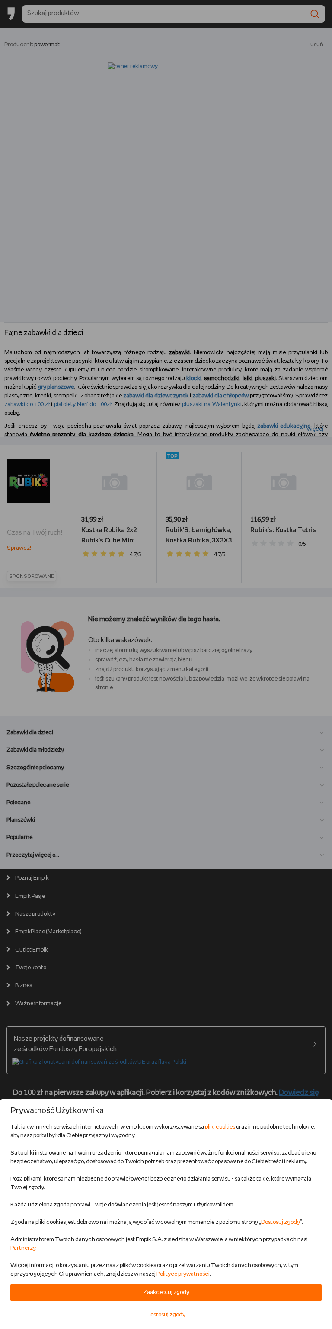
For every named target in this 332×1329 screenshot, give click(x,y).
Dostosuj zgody (280, 1222)
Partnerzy (22, 1248)
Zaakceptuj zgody (166, 1292)
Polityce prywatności (183, 1274)
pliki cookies (220, 1127)
